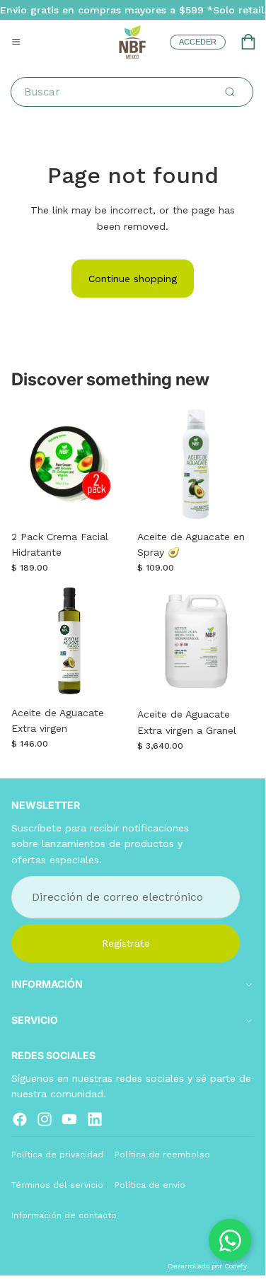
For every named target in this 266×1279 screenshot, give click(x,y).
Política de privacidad (57, 1154)
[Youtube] (69, 1118)
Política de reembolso (162, 1154)
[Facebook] (19, 1118)
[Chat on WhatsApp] (230, 1240)
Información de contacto (64, 1215)
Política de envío (150, 1185)
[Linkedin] (94, 1118)
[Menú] (16, 41)
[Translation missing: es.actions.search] (230, 92)
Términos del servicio (57, 1185)
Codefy (235, 1266)
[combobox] (135, 92)
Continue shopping (132, 278)
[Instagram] (44, 1118)
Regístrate (126, 942)
